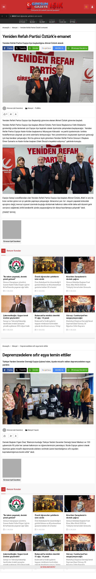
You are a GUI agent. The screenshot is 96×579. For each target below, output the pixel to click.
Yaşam (36, 430)
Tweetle (22, 48)
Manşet (15, 28)
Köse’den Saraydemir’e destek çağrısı (27, 16)
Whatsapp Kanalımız (79, 48)
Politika (37, 108)
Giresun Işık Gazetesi (15, 108)
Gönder (35, 48)
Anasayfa (5, 28)
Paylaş (10, 48)
